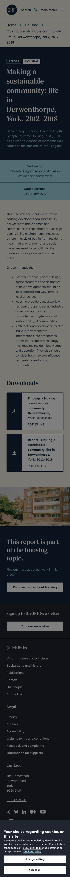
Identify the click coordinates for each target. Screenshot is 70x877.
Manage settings (35, 859)
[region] (35, 848)
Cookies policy (32, 851)
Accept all (35, 869)
